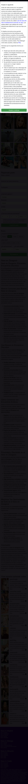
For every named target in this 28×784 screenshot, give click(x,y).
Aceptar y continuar (14, 110)
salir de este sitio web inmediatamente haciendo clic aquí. (14, 21)
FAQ (19, 42)
